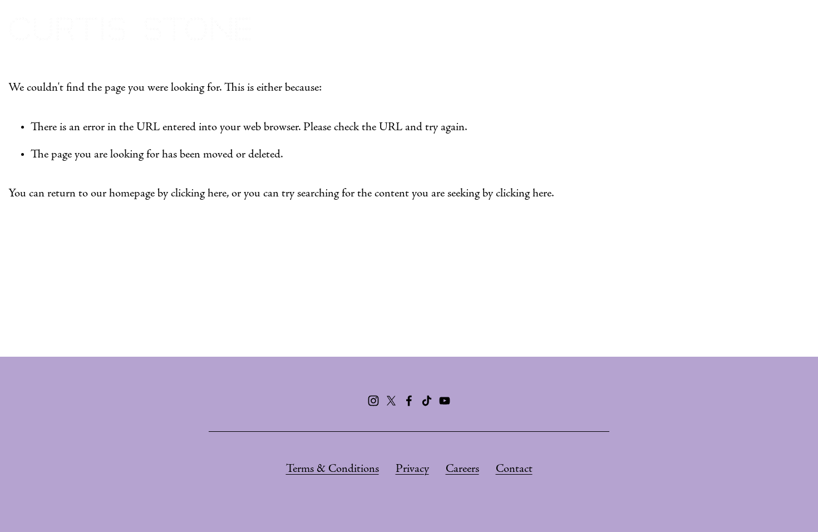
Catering (595, 29)
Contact (514, 469)
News (793, 29)
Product (738, 29)
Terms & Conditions (332, 469)
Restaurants (521, 29)
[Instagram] (373, 400)
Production (668, 29)
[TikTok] (426, 400)
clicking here (198, 194)
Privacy (412, 469)
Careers (462, 469)
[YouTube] (444, 400)
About (453, 29)
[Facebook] (409, 400)
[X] (391, 400)
